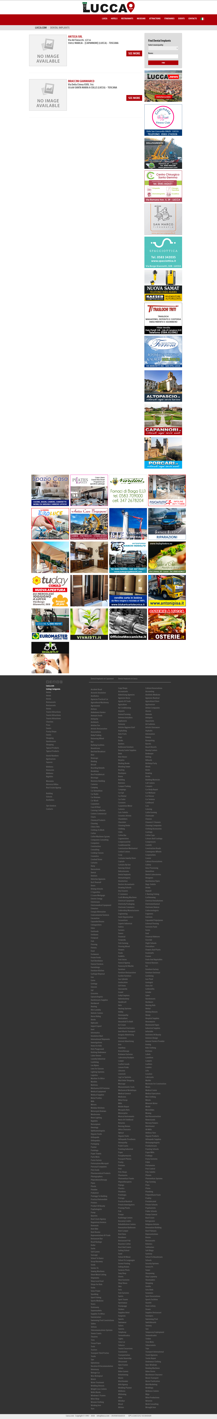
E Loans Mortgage (98, 895)
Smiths (148, 1286)
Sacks (93, 1248)
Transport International (154, 1352)
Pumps (121, 1214)
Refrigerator (150, 1221)
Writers (121, 1407)
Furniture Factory (151, 969)
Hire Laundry (96, 1010)
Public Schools (151, 1211)
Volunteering (123, 1374)
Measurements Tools (126, 1087)
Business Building (98, 781)
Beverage (94, 758)
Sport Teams (123, 1299)
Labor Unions (96, 1055)
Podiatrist (95, 1193)
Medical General (124, 1093)
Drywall (148, 891)
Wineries (148, 1401)
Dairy (93, 866)
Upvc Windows (151, 1365)
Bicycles (121, 760)
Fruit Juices (122, 959)
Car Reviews (95, 797)
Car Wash (94, 800)
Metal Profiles (96, 1098)
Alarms (148, 711)
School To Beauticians (154, 1257)
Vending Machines (152, 1368)
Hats (120, 1005)
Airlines (94, 709)
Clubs (120, 832)
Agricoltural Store (152, 701)
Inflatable (149, 1031)
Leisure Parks (123, 1067)
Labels (148, 1054)
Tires (93, 1340)
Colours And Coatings (153, 838)
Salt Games (95, 1252)
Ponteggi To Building (99, 1196)
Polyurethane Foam (153, 1195)
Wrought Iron (150, 1407)
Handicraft (122, 1002)
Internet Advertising (126, 1041)
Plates (147, 1188)
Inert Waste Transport (126, 1031)
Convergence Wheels (153, 851)
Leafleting (95, 1062)
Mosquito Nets (124, 1110)
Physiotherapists (125, 1182)
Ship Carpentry (151, 1276)
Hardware (149, 1002)
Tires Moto (149, 1342)
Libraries (121, 1070)
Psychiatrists (150, 1208)
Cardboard (149, 802)
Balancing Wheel (97, 738)
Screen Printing (124, 1263)
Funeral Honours (151, 963)
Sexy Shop (122, 1273)
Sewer (147, 1270)
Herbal (148, 1008)
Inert (92, 1029)
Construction (96, 846)
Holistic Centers (97, 1013)
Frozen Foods (96, 957)
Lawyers (148, 1061)
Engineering (123, 914)
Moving (148, 1113)
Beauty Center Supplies (127, 750)
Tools (93, 1346)
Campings (122, 789)
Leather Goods (123, 1064)
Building (49, 793)
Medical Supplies (97, 1095)
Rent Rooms (95, 1232)
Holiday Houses (151, 1012)
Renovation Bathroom (126, 1227)
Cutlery (148, 865)
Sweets (121, 1319)
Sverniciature (96, 1317)
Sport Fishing (96, 1297)
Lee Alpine (95, 1065)
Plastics (121, 1188)
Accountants (123, 691)
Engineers (149, 914)
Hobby (120, 1012)
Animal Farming (124, 714)
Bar (92, 742)
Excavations (123, 920)
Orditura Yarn (150, 1133)
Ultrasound (122, 1361)
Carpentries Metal (125, 806)
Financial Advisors (152, 936)
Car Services (150, 799)
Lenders (148, 1067)
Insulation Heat (97, 1036)
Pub (119, 1211)
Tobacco (121, 1345)
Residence (122, 1237)
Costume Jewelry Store (127, 858)
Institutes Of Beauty (153, 1035)
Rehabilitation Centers (127, 1224)
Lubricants (149, 1077)
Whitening (122, 1394)
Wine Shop (95, 1399)
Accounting (149, 691)
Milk (92, 1101)
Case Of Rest (96, 807)
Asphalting (122, 730)
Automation (150, 734)
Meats (147, 1087)
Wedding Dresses (97, 1386)
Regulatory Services (98, 1222)
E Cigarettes (95, 892)
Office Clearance (124, 1129)
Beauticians (95, 748)
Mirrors (94, 1104)
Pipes (93, 1183)
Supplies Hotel (123, 1312)
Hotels (114, 18)
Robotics (148, 1244)
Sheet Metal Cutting (98, 1274)
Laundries (149, 1057)
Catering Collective (98, 810)
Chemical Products (98, 820)
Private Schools (151, 1204)
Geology (94, 983)
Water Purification (152, 1381)
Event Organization (125, 917)
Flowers (121, 950)
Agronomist (95, 706)
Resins (148, 1237)
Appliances (122, 721)
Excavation (95, 918)
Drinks (147, 887)
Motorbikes (149, 1110)
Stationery (95, 1307)
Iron (119, 1044)
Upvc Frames (123, 1365)
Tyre (92, 1359)
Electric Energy (96, 898)
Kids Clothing (150, 1048)
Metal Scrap (122, 1100)
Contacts (192, 18)
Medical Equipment (98, 1091)
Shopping (50, 738)
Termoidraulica (124, 1335)
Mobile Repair (123, 1106)
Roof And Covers (124, 1247)
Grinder (148, 992)
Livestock (121, 1074)
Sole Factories (123, 1293)
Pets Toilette (150, 1172)
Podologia (122, 1195)
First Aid (148, 940)
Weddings (149, 1388)
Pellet (147, 1162)
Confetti (148, 845)
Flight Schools (150, 943)
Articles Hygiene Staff (126, 727)
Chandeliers (122, 819)
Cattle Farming (151, 812)
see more (134, 53)
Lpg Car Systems (124, 1077)
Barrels (148, 744)
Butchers (121, 783)
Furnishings (95, 967)
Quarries (94, 1216)
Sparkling (94, 1294)
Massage (121, 1084)
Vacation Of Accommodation (102, 1366)
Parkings (148, 1155)
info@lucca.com (103, 1416)
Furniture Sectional (152, 972)
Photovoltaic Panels (126, 1178)
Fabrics (121, 927)
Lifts (147, 1070)
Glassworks (122, 989)
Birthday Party (151, 763)
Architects (95, 722)
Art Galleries (150, 724)
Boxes (120, 776)
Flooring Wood (124, 946)
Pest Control (150, 1169)
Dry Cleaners (123, 891)
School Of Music (124, 1257)
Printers (94, 1202)
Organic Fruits (123, 1136)
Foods (120, 953)
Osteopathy (122, 1142)
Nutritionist (150, 1126)
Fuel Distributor (97, 961)
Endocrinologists (152, 910)
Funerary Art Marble (126, 966)
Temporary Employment (154, 1332)
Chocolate (122, 822)
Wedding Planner (125, 1388)
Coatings (148, 832)
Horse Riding (96, 1016)
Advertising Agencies (126, 695)
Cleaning (94, 823)
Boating (121, 770)
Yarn (92, 1408)
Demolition (149, 871)
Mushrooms (95, 1114)
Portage (121, 1198)
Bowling (148, 773)
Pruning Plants (124, 1208)
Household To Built (125, 1021)
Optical (121, 1133)
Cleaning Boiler (124, 825)
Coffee (93, 833)
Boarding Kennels (98, 768)
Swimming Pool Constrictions (102, 1320)
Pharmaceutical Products (101, 1173)
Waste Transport (151, 1378)
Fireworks (122, 940)
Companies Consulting (99, 840)
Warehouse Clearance (153, 1374)
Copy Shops (122, 688)
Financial (121, 936)
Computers (95, 843)
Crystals (121, 861)
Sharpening (149, 1273)
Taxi (147, 1329)
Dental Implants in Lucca (127, 678)
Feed (147, 933)
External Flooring (152, 923)
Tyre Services (51, 806)
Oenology (94, 1127)
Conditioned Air (124, 845)
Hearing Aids (150, 1005)
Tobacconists (150, 1345)
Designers (149, 878)
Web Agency (123, 1384)
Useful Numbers (52, 756)
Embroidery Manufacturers (128, 910)
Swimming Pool (151, 1319)
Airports (121, 711)
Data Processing (151, 868)
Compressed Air (124, 842)
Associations (96, 732)
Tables (93, 1323)
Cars (147, 806)
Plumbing (149, 1191)
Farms (147, 930)
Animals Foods (96, 715)
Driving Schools (97, 889)
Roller (93, 1245)
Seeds (93, 1265)
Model (147, 1106)
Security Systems (152, 1263)
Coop (120, 855)
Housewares (150, 1021)
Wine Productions (152, 1397)
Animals (148, 714)
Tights (120, 1339)
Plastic (93, 1186)
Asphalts (148, 730)
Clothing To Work (97, 830)
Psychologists (96, 1209)
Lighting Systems (97, 1072)
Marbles (94, 1082)
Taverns (121, 1329)
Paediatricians (151, 1146)
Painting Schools (152, 1149)
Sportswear (122, 1303)
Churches (49, 722)
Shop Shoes (122, 1283)
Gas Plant (149, 979)
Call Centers (150, 783)
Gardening (149, 976)
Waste (120, 1378)
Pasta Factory (96, 1160)
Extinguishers (96, 925)
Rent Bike (94, 1229)
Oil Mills (148, 1129)
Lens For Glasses (97, 1068)
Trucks (93, 1356)
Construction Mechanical (128, 848)
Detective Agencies (98, 879)
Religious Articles (152, 1224)
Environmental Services (100, 915)
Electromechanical (152, 904)
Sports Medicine (97, 1301)
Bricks (147, 776)
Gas (92, 977)
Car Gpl (121, 793)
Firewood (94, 938)
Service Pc (149, 1267)
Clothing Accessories (153, 829)
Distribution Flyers (152, 881)
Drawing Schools (124, 887)
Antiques (148, 717)
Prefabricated (150, 1201)
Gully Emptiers (124, 995)
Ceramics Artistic (124, 815)
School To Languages (126, 1260)
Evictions (148, 917)
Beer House (122, 757)
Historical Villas (52, 784)
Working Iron (96, 1405)
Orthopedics (95, 1140)
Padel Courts (123, 1146)
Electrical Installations (154, 900)
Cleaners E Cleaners (153, 822)
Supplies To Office (98, 1314)
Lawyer (121, 1061)
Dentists (94, 876)
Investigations (96, 1042)
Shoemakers (150, 1280)
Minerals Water (151, 1103)
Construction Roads (153, 848)
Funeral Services (97, 964)
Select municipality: (155, 45)
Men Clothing (150, 1097)
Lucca (104, 18)
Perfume (121, 1165)
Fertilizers (94, 934)
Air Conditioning (124, 708)
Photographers (97, 1176)
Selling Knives (123, 1267)
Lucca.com (41, 27)
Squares (49, 762)
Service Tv (94, 1268)
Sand (120, 1254)
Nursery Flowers (151, 1123)
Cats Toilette (123, 812)
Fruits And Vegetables (153, 959)
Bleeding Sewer (124, 766)
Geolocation (123, 982)
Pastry (120, 1162)
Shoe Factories (123, 1280)
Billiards (148, 760)
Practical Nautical (125, 1201)
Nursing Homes (124, 1126)
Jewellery (121, 1048)
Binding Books (124, 763)
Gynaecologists (97, 997)
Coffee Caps (150, 835)
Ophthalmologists (98, 1131)
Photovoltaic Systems (153, 1178)
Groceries (94, 993)
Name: (150, 53)
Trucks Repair (150, 1358)
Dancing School (124, 868)
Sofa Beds (149, 1289)
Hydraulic (94, 1023)
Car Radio (94, 794)
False (93, 928)
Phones (148, 1175)
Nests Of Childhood (125, 1120)
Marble (148, 1080)
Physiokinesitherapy (99, 1180)
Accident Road (96, 689)
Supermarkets (96, 1310)
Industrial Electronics (126, 1028)
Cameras (94, 784)
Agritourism (51, 759)
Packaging (95, 1144)
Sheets (120, 1276)
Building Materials (152, 780)
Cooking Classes (97, 853)
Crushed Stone (96, 859)
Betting (148, 757)
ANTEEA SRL (75, 36)
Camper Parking (124, 786)
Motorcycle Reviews (98, 1111)
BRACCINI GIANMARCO (81, 81)
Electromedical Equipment (101, 905)
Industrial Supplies (152, 1028)
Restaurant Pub (124, 1240)
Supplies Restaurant (153, 1312)
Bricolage (94, 778)
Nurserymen (95, 1124)
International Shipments (100, 1039)
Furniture (121, 969)
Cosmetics (95, 856)
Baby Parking (96, 735)
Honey (147, 1015)
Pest (120, 1169)
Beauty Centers (151, 750)
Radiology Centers (125, 1218)
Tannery (148, 1325)
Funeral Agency (124, 963)
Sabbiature (149, 1247)
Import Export (96, 1026)
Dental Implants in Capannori (102, 678)
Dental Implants (124, 874)
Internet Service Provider (155, 1041)
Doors (93, 885)
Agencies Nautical (152, 698)
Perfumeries (150, 1165)
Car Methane (150, 793)
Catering (148, 809)
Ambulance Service (98, 712)
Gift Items (122, 985)
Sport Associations (152, 1296)
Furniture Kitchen (97, 970)
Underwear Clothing (153, 1361)
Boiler (147, 770)
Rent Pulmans (150, 1231)
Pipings (121, 1185)
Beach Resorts (151, 747)
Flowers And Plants (153, 950)
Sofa (120, 1289)
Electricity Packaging (126, 904)
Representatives (151, 1234)
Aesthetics (50, 800)
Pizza (48, 725)
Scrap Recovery (97, 1261)
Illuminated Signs (152, 1025)
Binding (94, 761)
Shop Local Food (97, 1281)
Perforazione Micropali (100, 1163)
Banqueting (150, 740)
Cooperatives (150, 855)
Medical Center (151, 1090)
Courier (148, 858)
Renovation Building (153, 1227)
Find (163, 63)
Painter (94, 1147)
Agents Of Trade (124, 701)
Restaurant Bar (97, 1238)
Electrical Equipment (126, 900)
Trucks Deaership (124, 1358)
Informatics (95, 1032)
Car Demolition (96, 791)
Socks (93, 1287)
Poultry (148, 1198)
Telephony (122, 1332)
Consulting (95, 849)
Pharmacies (122, 1175)
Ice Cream (122, 1025)
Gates (93, 980)
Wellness (49, 767)
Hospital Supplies (152, 1018)
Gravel (120, 992)
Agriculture (122, 704)
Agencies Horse (124, 698)
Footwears (95, 954)
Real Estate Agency (53, 787)
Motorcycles (123, 1113)
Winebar (121, 1401)
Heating (94, 1006)
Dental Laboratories (153, 874)
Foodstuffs (149, 953)
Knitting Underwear (98, 1052)
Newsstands (150, 1120)
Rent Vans (122, 1234)
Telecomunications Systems (102, 1330)
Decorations (95, 869)
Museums (141, 18)
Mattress (94, 1085)
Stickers (121, 1309)
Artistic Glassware (152, 727)
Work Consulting (151, 1404)
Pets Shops (122, 1172)
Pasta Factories (151, 1159)
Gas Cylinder (123, 979)
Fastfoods (95, 931)
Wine (120, 1397)
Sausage (94, 1255)
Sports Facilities (151, 1299)
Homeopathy (123, 1015)
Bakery (148, 737)
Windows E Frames (98, 1395)
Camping (94, 787)
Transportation (124, 1355)
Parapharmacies (124, 1155)
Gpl (92, 990)
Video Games (123, 1371)
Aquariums (149, 721)
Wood (120, 1404)
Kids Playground (97, 1049)
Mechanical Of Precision (100, 1088)
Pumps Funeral (151, 1214)
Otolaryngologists (152, 1142)
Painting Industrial (125, 1149)
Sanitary (148, 1254)
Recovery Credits (124, 1221)
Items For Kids (96, 1046)
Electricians (95, 902)
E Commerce (123, 894)
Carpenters (95, 804)
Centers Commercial (98, 813)
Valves (120, 1368)
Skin (120, 1286)
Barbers (121, 744)
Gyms (147, 995)
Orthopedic (95, 1137)
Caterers (121, 809)
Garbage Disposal (98, 974)
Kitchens (148, 1051)
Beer (92, 755)
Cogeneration (123, 838)
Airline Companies (152, 708)
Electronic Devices (152, 907)
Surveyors (149, 1316)
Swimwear (122, 1322)
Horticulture (122, 1018)
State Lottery (150, 1306)
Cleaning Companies (153, 825)
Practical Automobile (99, 1199)
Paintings (94, 1150)
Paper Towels (96, 1153)
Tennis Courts (96, 1333)
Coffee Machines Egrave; (100, 836)
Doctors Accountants (126, 884)
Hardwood (95, 1003)
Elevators (94, 908)
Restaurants (127, 18)
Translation (122, 1352)
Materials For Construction (155, 1084)
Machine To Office (98, 1078)
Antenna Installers (125, 717)
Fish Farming (123, 943)
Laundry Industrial (98, 1059)
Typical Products (52, 748)
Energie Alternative (98, 912)
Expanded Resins (97, 921)
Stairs (93, 1304)
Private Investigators (126, 1204)
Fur (146, 966)
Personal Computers (99, 1167)
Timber (148, 1339)
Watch (93, 1379)
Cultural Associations (153, 688)
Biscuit (93, 764)
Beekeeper (149, 753)
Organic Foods (96, 1134)
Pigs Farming (150, 1182)
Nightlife (49, 776)
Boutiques (122, 773)
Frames (148, 956)
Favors (120, 933)
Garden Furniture (124, 976)
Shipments (95, 1278)
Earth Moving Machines (127, 897)
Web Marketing (151, 1384)
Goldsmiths (149, 989)
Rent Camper (123, 1231)
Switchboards (150, 1322)
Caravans (122, 802)
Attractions (154, 18)
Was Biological (97, 1376)
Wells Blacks (96, 1392)
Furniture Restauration (127, 972)
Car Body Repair (151, 789)
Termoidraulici (151, 1335)
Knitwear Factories (125, 1054)
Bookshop (95, 771)
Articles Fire (95, 725)
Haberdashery (123, 999)
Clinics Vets (95, 827)
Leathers (148, 1064)
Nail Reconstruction (153, 1116)
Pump (93, 1212)
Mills (120, 1103)
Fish (92, 941)
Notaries (121, 1123)
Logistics (94, 1075)
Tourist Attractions (53, 712)
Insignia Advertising (126, 1035)
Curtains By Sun (124, 865)
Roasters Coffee (124, 1244)
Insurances (122, 1038)
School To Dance (97, 1258)
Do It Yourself (96, 882)
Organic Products (152, 1136)
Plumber (94, 1189)
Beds (120, 753)
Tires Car (121, 1342)
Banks (120, 740)
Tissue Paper (96, 1343)
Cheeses (148, 819)
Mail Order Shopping (126, 1080)
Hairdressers (51, 741)
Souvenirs (149, 1293)
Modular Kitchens (98, 1108)
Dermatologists (124, 878)
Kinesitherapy (123, 1051)
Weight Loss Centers (99, 1389)
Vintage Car (95, 1372)
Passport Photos (124, 1159)
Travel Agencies (151, 1355)
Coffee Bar (122, 835)
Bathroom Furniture (125, 747)
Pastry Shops (51, 731)
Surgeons (122, 1316)
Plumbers (122, 1191)
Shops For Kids (96, 1284)
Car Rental (122, 796)
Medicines (122, 1097)
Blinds (147, 766)
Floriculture (149, 946)
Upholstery (95, 1363)
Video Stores (150, 1371)
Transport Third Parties (100, 1353)
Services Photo (124, 1270)
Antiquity (94, 719)
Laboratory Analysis (126, 1057)
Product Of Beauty (98, 1206)
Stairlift (148, 1303)
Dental (93, 872)
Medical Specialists (152, 1093)
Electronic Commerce (126, 907)
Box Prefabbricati (97, 774)
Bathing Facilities (97, 745)
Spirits (120, 1296)
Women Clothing (97, 1402)
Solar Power (95, 1291)
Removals (95, 1225)
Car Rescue (149, 796)
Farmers (121, 930)
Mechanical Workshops (127, 1090)
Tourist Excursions (125, 1348)
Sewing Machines (97, 1271)
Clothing (121, 829)
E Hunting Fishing (152, 894)
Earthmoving (150, 897)
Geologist (149, 982)
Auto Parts (122, 734)
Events (181, 18)
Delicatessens (123, 871)
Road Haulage (96, 1242)
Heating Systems (124, 1008)
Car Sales (121, 799)
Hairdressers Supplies (99, 1000)
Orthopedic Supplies (153, 1139)
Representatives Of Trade (100, 1235)
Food (93, 951)
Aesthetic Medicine (152, 695)
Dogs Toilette (150, 884)
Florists (94, 948)
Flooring (94, 944)
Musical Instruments (126, 1116)
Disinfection (123, 881)
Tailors (120, 1325)
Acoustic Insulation (98, 693)
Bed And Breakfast (98, 751)
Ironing (148, 1044)
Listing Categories (53, 689)
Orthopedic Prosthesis (126, 1139)
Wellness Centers (152, 1391)
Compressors (150, 842)
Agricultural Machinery (100, 702)
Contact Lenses (124, 851)
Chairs (93, 817)
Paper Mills (149, 1152)
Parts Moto (95, 1157)
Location (148, 1074)
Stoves (148, 1309)
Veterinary (95, 1369)
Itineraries (169, 18)
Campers (148, 786)
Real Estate (149, 1218)
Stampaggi (122, 1306)
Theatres (94, 1337)
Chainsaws (149, 815)
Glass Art (149, 985)
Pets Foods (95, 1170)
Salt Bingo (149, 1250)
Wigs (147, 1394)
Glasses (94, 987)
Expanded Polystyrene (154, 920)
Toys (147, 1348)
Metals (148, 1100)
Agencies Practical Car (99, 699)
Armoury (121, 724)
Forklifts (121, 956)
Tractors (94, 1350)
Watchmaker (123, 1381)
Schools (49, 797)
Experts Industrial (125, 923)
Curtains (94, 863)
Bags (120, 737)
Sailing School (123, 1250)
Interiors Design (151, 1038)
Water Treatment (97, 1382)
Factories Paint (151, 927)
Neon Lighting (96, 1117)
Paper (120, 1152)
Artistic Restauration (99, 728)
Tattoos (94, 1327)
